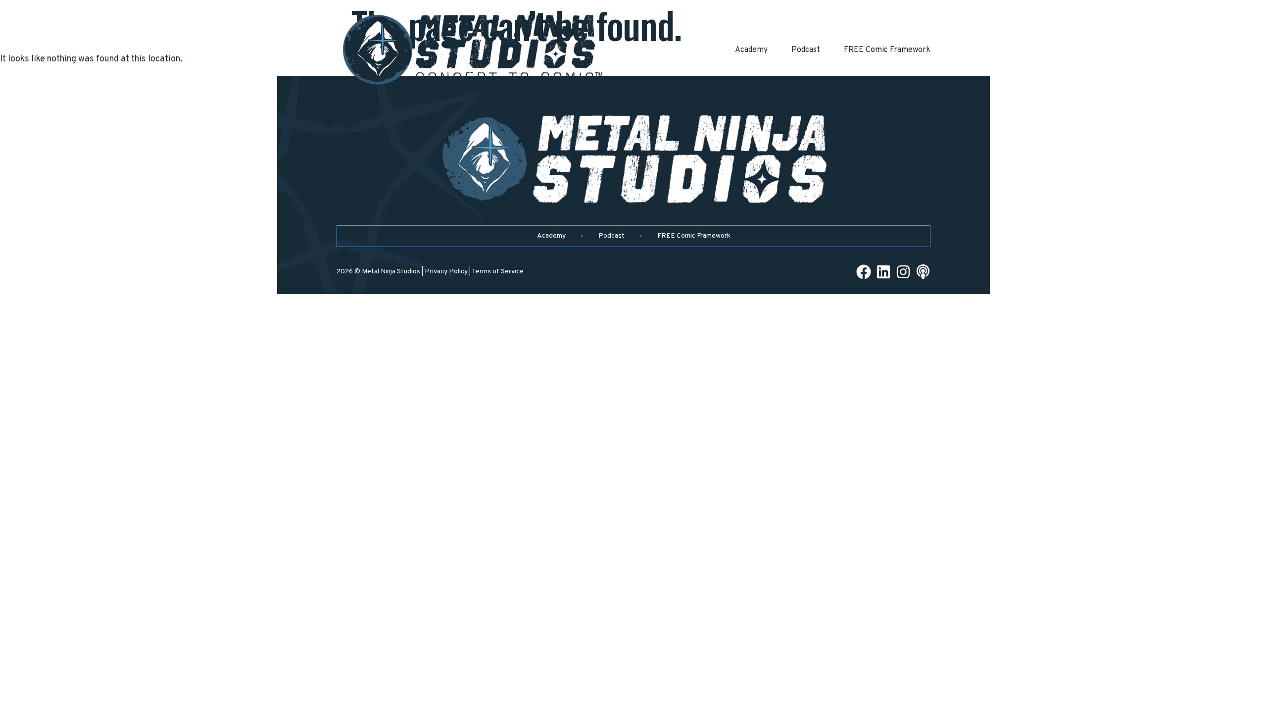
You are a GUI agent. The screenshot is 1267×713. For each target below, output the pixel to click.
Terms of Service (498, 271)
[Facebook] (863, 271)
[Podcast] (923, 271)
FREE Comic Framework (887, 50)
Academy (751, 50)
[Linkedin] (883, 271)
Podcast (805, 50)
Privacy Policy (446, 271)
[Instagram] (903, 271)
